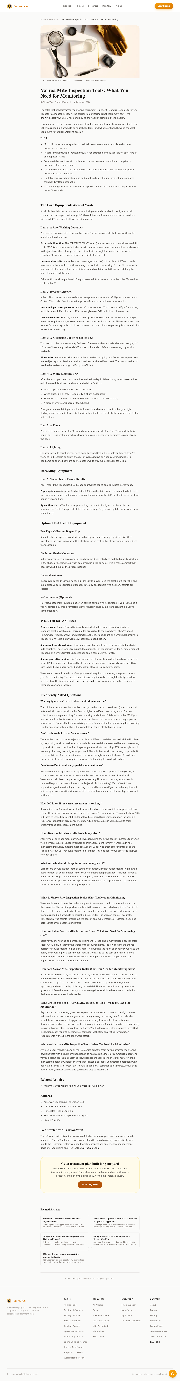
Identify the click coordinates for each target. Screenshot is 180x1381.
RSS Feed (155, 1341)
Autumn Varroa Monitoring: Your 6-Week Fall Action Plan (74, 1085)
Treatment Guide (101, 1315)
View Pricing (164, 5)
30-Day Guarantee (158, 1331)
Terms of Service (158, 1336)
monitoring (78, 109)
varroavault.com (91, 1147)
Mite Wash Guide (101, 1326)
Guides (80, 5)
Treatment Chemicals (131, 1320)
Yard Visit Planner (72, 1320)
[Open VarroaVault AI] (173, 1374)
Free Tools (68, 5)
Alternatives (98, 1331)
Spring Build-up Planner (75, 1342)
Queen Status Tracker (74, 1331)
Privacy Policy (156, 1326)
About (153, 1305)
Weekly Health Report (74, 1357)
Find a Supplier (129, 1305)
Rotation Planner (72, 1326)
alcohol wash (104, 124)
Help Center (98, 1336)
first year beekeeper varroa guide (77, 681)
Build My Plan (90, 1184)
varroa (67, 109)
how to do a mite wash (81, 677)
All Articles (98, 1305)
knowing (45, 117)
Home (43, 19)
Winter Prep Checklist (74, 1336)
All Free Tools (70, 1305)
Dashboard (155, 1320)
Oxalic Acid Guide (101, 1320)
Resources (93, 5)
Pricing (118, 5)
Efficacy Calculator (72, 1315)
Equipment (127, 1315)
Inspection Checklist (73, 1352)
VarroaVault (70, 1278)
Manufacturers (129, 1310)
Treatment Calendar (73, 1310)
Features (154, 1310)
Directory (106, 5)
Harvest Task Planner (74, 1347)
